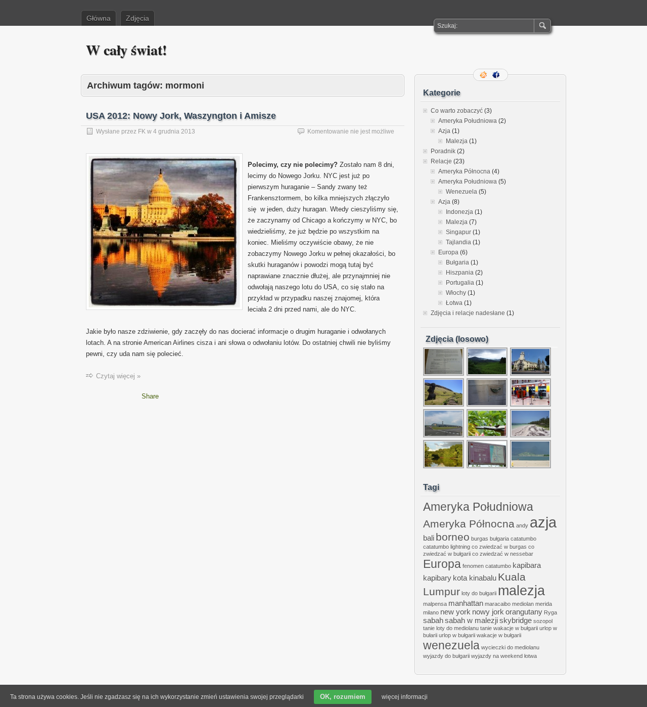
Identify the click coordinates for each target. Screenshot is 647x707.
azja (543, 522)
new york (455, 611)
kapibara (527, 565)
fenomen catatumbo (487, 566)
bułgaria (499, 539)
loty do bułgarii (478, 593)
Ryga (550, 612)
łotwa (530, 656)
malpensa (435, 604)
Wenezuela (461, 191)
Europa (448, 252)
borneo (453, 537)
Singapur (458, 232)
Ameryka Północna (464, 171)
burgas (479, 539)
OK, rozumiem (342, 696)
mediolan (523, 604)
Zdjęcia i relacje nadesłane (468, 313)
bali (428, 538)
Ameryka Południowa (467, 120)
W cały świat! (126, 49)
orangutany (523, 611)
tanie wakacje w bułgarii (509, 628)
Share (150, 396)
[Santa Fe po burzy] (531, 467)
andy (522, 525)
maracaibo (498, 604)
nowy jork (488, 611)
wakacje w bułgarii (499, 635)
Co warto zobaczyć (457, 110)
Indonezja (459, 211)
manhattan (465, 603)
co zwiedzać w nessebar (502, 554)
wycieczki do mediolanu (510, 647)
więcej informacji (405, 696)
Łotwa (454, 302)
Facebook (497, 75)
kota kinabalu (474, 577)
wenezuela (451, 645)
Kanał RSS (484, 75)
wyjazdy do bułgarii (446, 656)
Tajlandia (458, 242)
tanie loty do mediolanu (451, 628)
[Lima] (531, 374)
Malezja (457, 141)
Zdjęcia (137, 18)
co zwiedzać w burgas (499, 547)
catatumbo (523, 539)
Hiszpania (460, 272)
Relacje (441, 161)
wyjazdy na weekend (497, 656)
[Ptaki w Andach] (488, 436)
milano (431, 612)
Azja (444, 131)
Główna (98, 18)
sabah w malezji (471, 620)
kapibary (437, 577)
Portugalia (460, 282)
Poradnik (443, 151)
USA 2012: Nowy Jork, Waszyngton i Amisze (181, 116)
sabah (433, 620)
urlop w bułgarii (457, 635)
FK (142, 131)
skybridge (515, 620)
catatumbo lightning (446, 547)
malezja (521, 590)
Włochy (456, 292)
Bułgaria (457, 262)
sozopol (542, 621)
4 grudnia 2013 (174, 131)
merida (543, 604)
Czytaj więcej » (118, 376)
